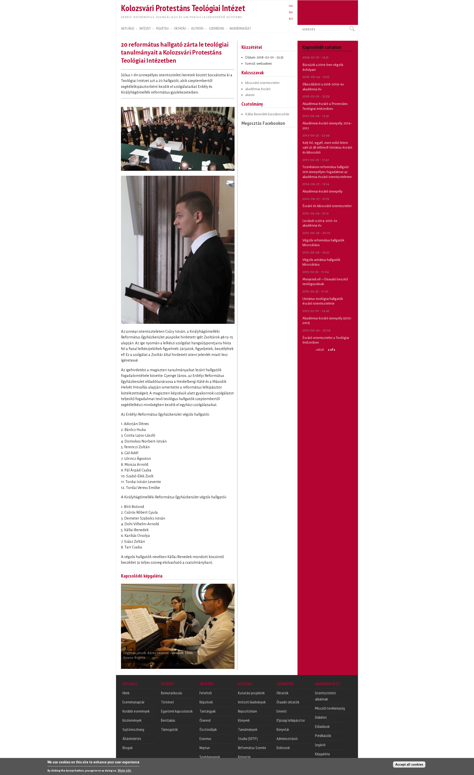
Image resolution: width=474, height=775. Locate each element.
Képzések (206, 701)
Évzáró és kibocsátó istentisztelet (327, 206)
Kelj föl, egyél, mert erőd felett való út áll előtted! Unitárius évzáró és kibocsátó (327, 147)
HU (291, 6)
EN (291, 12)
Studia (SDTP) (248, 738)
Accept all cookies (409, 764)
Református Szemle (252, 747)
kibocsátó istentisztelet (262, 83)
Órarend (205, 720)
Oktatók (282, 692)
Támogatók (169, 729)
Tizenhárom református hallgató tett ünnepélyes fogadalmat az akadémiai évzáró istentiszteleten (327, 171)
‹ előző (319, 349)
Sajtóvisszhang (133, 729)
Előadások (322, 726)
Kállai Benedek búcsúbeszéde (267, 114)
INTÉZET (145, 28)
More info (124, 770)
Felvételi (205, 692)
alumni (250, 95)
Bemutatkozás (171, 692)
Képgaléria (322, 753)
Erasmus (205, 738)
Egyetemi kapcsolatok (177, 711)
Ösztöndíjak (208, 729)
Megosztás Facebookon (263, 123)
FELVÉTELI (162, 28)
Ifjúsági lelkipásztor (290, 720)
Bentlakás (168, 720)
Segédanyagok (209, 756)
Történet (167, 701)
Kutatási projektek (251, 692)
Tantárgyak (207, 711)
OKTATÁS (180, 28)
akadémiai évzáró (258, 89)
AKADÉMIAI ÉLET (240, 28)
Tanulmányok (247, 729)
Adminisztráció (287, 738)
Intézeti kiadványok (252, 701)
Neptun (204, 747)
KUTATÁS (197, 28)
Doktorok (283, 747)
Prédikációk (323, 735)
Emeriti (281, 711)
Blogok (127, 747)
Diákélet (321, 717)
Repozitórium (247, 711)
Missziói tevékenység (330, 708)
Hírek (125, 692)
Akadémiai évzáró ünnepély (322, 191)
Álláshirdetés (131, 738)
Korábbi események (136, 711)
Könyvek (244, 720)
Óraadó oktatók (287, 701)
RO (291, 18)
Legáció (320, 744)
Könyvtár (244, 756)
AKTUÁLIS (127, 28)
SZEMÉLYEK (216, 28)
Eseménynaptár (133, 701)
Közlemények (131, 720)
